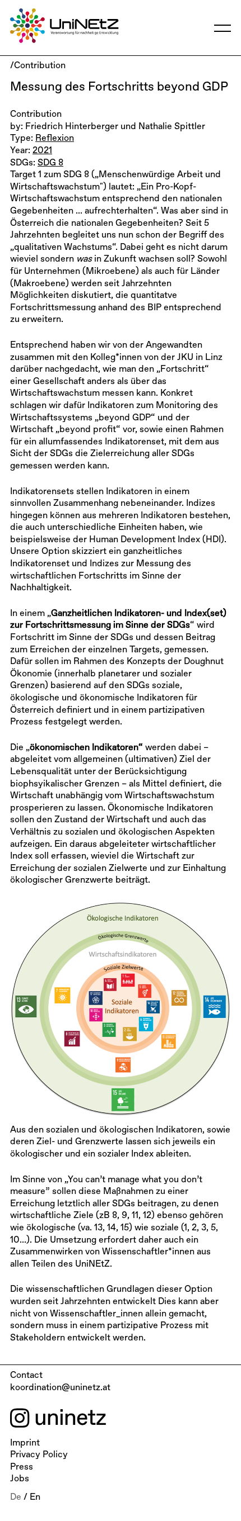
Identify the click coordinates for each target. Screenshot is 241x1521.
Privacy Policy (39, 1455)
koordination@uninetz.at (60, 1387)
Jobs (19, 1479)
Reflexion (54, 138)
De (15, 1497)
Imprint (25, 1443)
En (35, 1497)
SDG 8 (50, 163)
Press (21, 1467)
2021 (42, 150)
